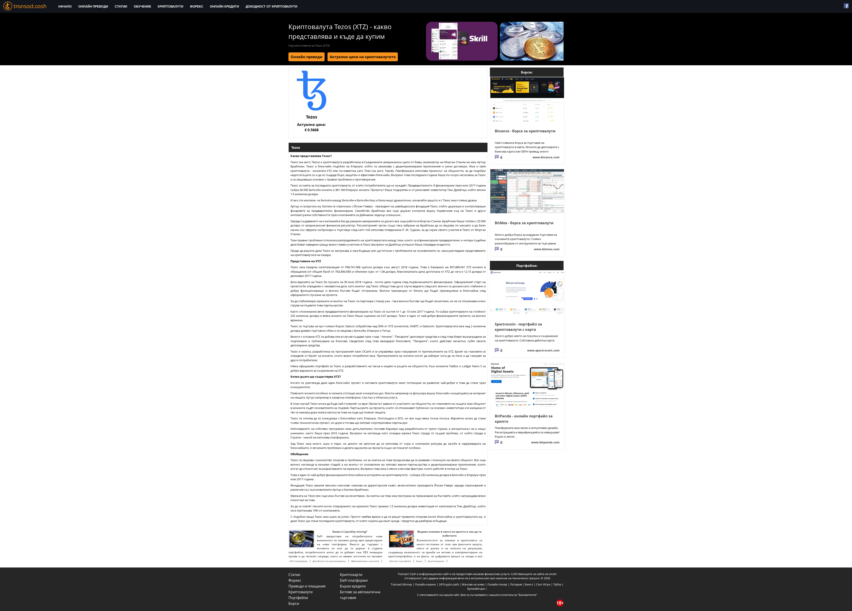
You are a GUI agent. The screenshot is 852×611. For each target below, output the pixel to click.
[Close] (495, 254)
